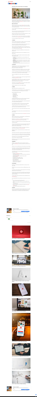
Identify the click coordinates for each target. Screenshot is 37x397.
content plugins (24, 113)
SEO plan (23, 25)
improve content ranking (18, 119)
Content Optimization (14, 176)
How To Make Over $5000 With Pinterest (18, 238)
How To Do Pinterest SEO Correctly (17, 296)
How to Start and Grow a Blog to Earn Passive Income (20, 356)
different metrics (26, 28)
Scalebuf (10, 1)
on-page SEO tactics (17, 77)
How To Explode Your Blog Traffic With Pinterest (19, 341)
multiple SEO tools (21, 21)
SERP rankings (16, 143)
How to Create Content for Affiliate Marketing (19, 383)
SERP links (20, 82)
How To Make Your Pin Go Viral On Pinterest (19, 311)
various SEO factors (17, 153)
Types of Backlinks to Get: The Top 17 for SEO (19, 253)
